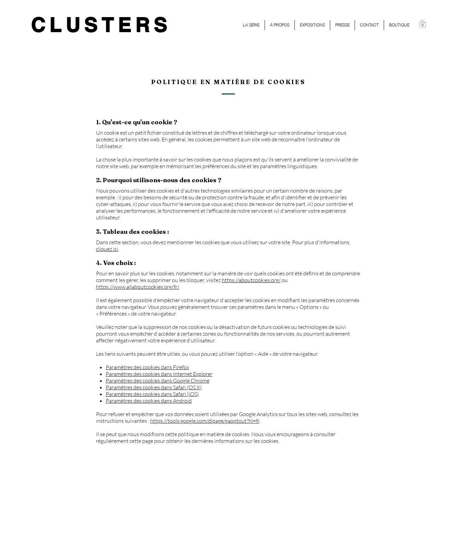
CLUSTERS (101, 24)
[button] (422, 24)
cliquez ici (107, 249)
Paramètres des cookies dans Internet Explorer (159, 374)
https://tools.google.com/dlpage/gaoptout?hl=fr (204, 420)
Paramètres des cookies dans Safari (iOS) (152, 394)
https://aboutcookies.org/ (251, 280)
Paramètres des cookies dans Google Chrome (157, 380)
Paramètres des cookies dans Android (149, 400)
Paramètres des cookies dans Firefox (147, 367)
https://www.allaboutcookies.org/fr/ (137, 286)
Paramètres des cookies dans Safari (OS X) (154, 387)
